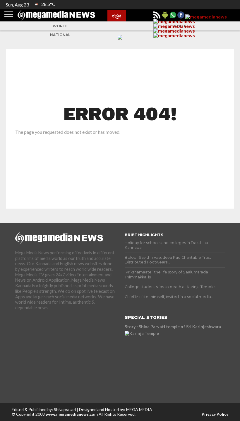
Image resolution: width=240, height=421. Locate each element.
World (60, 26)
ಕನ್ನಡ (116, 15)
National (60, 35)
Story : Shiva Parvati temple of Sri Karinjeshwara (173, 326)
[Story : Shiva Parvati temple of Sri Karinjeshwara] (175, 357)
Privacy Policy (215, 414)
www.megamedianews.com (72, 414)
